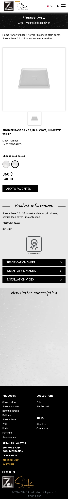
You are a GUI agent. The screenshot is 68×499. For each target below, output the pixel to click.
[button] (63, 6)
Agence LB (50, 492)
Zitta (38, 402)
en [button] (50, 6)
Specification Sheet (20, 262)
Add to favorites (18, 188)
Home (5, 35)
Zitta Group (10, 460)
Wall (4, 424)
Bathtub (6, 415)
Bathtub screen (10, 410)
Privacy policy (34, 495)
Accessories (9, 437)
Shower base (18, 35)
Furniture (7, 432)
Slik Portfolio (43, 406)
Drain (5, 428)
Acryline (8, 464)
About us (41, 424)
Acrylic (31, 35)
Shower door (9, 402)
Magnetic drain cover (48, 35)
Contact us (42, 428)
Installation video (20, 279)
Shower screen (10, 406)
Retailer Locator (14, 443)
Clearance (9, 455)
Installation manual (21, 271)
